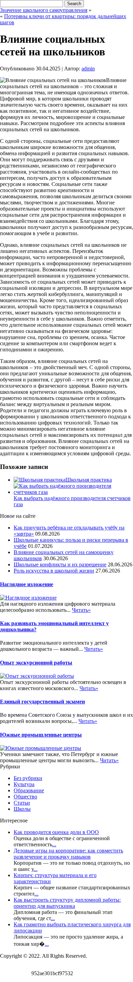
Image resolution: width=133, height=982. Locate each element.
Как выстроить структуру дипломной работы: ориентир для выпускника (67, 903)
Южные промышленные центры (41, 735)
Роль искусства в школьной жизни (54, 571)
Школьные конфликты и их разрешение (60, 564)
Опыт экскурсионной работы (36, 662)
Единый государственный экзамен (42, 701)
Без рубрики (28, 778)
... (54, 844)
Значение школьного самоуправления (43, 10)
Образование (29, 790)
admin (88, 68)
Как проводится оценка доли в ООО (56, 832)
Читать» (81, 610)
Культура (24, 784)
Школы (22, 809)
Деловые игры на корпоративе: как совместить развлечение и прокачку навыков (68, 854)
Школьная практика (88, 480)
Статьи (22, 803)
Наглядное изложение (26, 584)
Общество (25, 796)
